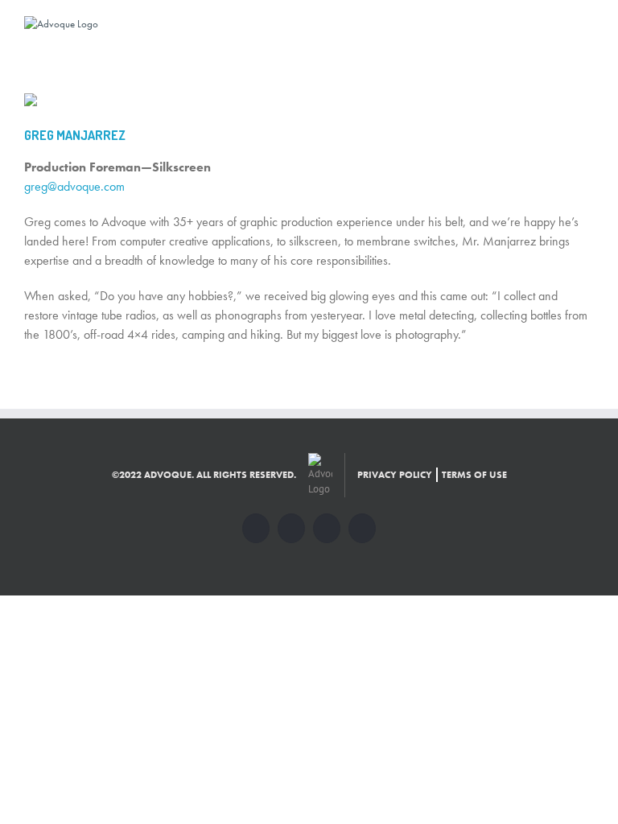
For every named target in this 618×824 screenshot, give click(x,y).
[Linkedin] (362, 528)
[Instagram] (326, 528)
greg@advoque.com (74, 186)
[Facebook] (256, 528)
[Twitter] (291, 528)
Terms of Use (474, 474)
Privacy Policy (394, 474)
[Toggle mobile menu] (587, 24)
